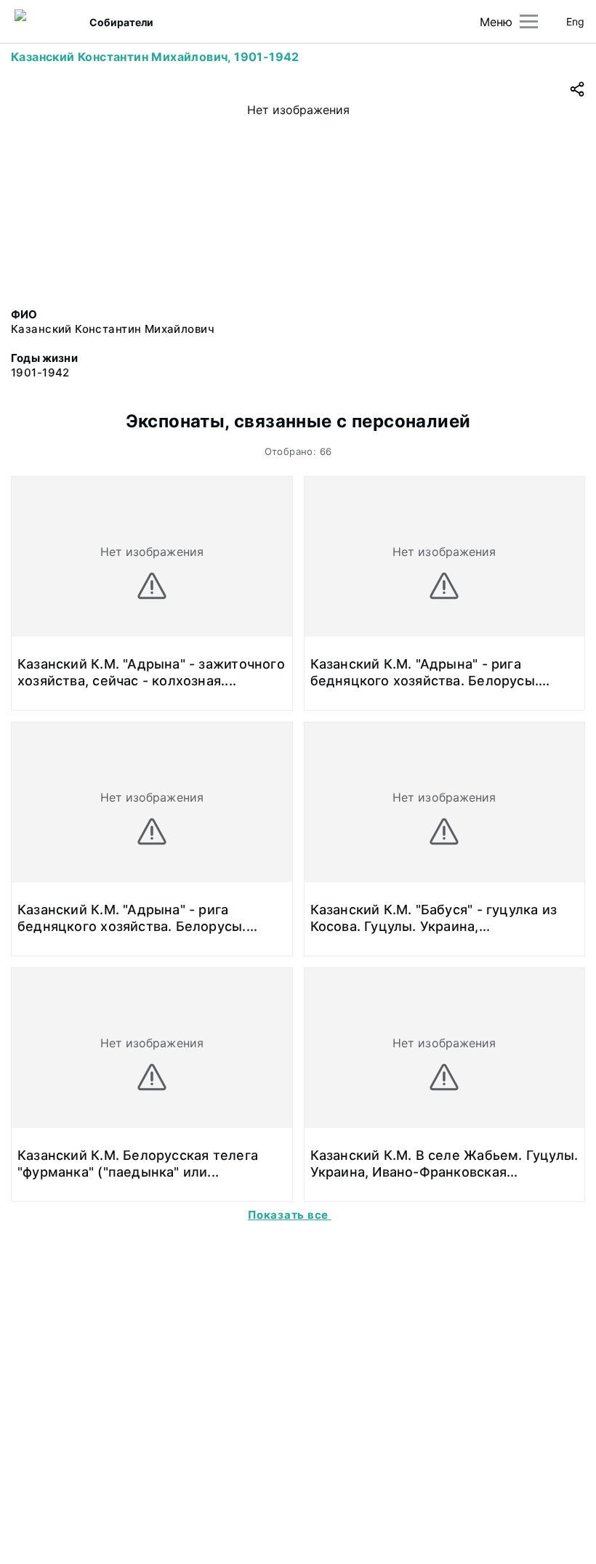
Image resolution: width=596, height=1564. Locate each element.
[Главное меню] (528, 21)
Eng (575, 21)
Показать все (289, 1215)
